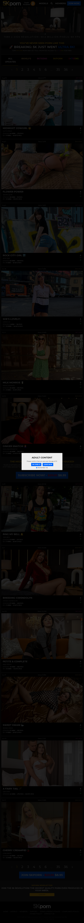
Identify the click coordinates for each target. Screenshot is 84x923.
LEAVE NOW (48, 464)
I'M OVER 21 (36, 464)
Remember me (43, 467)
